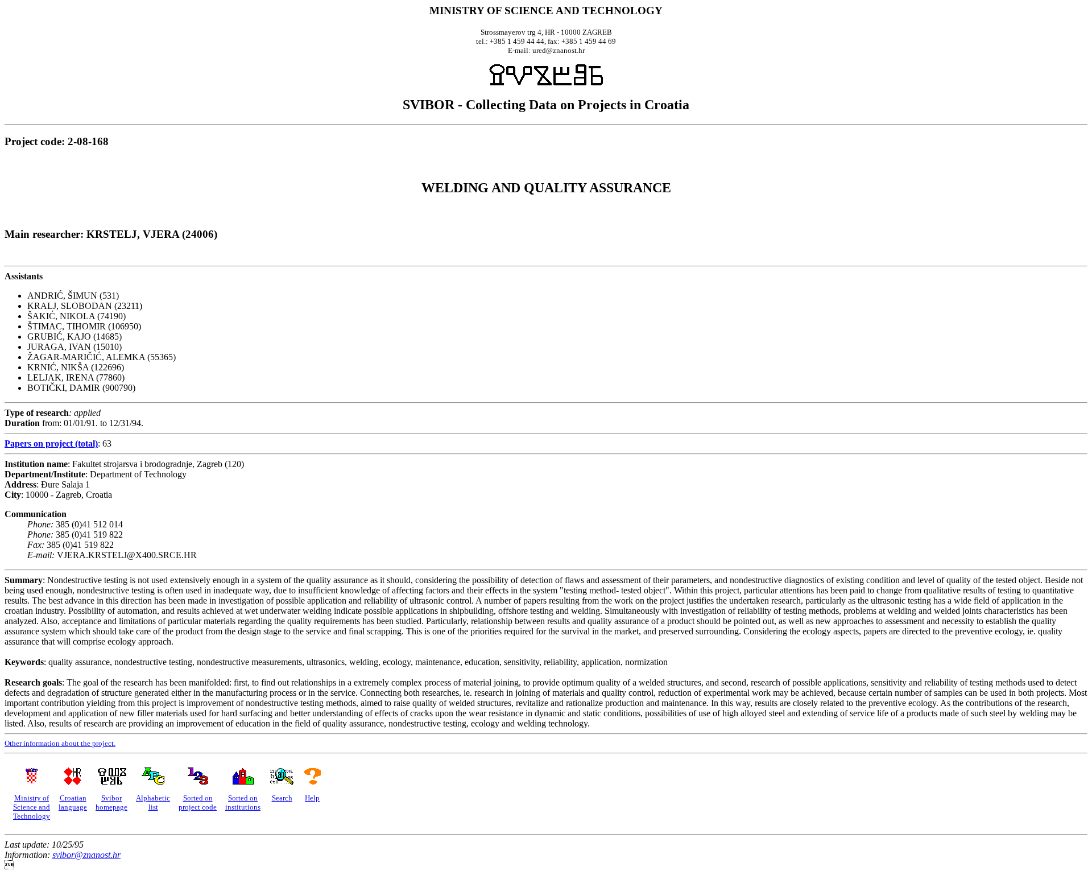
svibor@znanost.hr (86, 855)
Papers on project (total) (51, 443)
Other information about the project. (60, 743)
